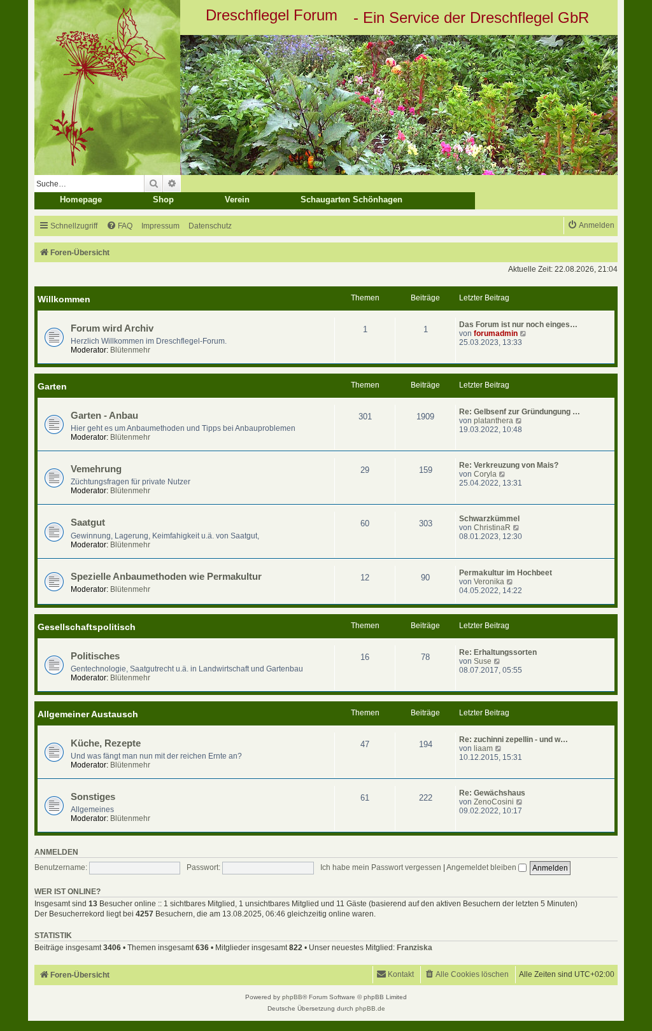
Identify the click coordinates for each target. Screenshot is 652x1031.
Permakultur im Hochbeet (505, 572)
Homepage (81, 199)
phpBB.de (370, 1008)
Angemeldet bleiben (482, 867)
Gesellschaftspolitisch (87, 627)
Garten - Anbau (104, 415)
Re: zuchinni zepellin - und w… (513, 739)
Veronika (489, 581)
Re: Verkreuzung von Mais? (508, 465)
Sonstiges (93, 797)
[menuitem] (119, 226)
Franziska (414, 947)
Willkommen (64, 299)
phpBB (292, 996)
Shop (163, 199)
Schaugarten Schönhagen (351, 199)
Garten (52, 386)
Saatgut (88, 522)
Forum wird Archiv (112, 328)
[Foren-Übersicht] (326, 105)
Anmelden (56, 852)
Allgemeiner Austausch (88, 714)
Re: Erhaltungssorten (498, 652)
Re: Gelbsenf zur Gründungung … (519, 411)
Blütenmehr (130, 350)
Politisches (95, 656)
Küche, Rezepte (106, 743)
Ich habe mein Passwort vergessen (380, 867)
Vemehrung (96, 469)
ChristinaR (492, 527)
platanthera (493, 420)
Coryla (485, 474)
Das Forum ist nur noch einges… (518, 324)
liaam (483, 748)
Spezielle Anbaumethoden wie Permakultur (166, 577)
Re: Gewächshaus (492, 793)
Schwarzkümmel (489, 518)
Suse (483, 661)
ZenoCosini (494, 801)
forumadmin (496, 333)
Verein (237, 199)
